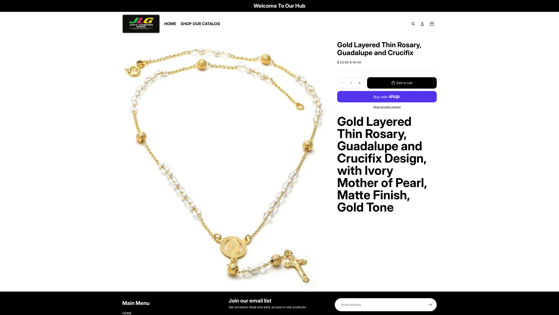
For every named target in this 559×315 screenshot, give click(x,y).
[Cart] (432, 24)
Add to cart (404, 83)
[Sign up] (430, 304)
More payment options (387, 106)
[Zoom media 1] (224, 164)
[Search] (413, 24)
